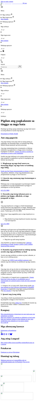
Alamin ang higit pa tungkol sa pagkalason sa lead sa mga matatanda (17, 152)
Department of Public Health (9, 134)
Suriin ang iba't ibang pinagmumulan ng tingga (15, 171)
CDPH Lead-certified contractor (19, 260)
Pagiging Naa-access (23, 362)
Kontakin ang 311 (11, 362)
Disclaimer (16, 352)
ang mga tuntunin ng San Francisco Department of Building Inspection (17, 287)
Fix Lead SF (4, 322)
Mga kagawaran (13, 342)
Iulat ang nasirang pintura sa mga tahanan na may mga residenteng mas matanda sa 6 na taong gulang (17, 320)
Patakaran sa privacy (7, 352)
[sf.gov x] (9, 335)
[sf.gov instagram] (4, 335)
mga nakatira (7, 290)
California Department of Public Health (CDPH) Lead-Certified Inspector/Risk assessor (17, 244)
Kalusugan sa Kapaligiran (8, 330)
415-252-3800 (5, 190)
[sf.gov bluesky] (11, 335)
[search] (20, 66)
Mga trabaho (4, 19)
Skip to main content (7, 1)
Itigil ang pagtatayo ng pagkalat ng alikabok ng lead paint (18, 317)
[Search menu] (18, 61)
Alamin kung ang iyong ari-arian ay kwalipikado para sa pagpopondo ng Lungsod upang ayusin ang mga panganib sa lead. (18, 280)
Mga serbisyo (5, 342)
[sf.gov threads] (6, 335)
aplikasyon (18, 303)
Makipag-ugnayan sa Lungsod (10, 360)
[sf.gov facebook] (2, 335)
